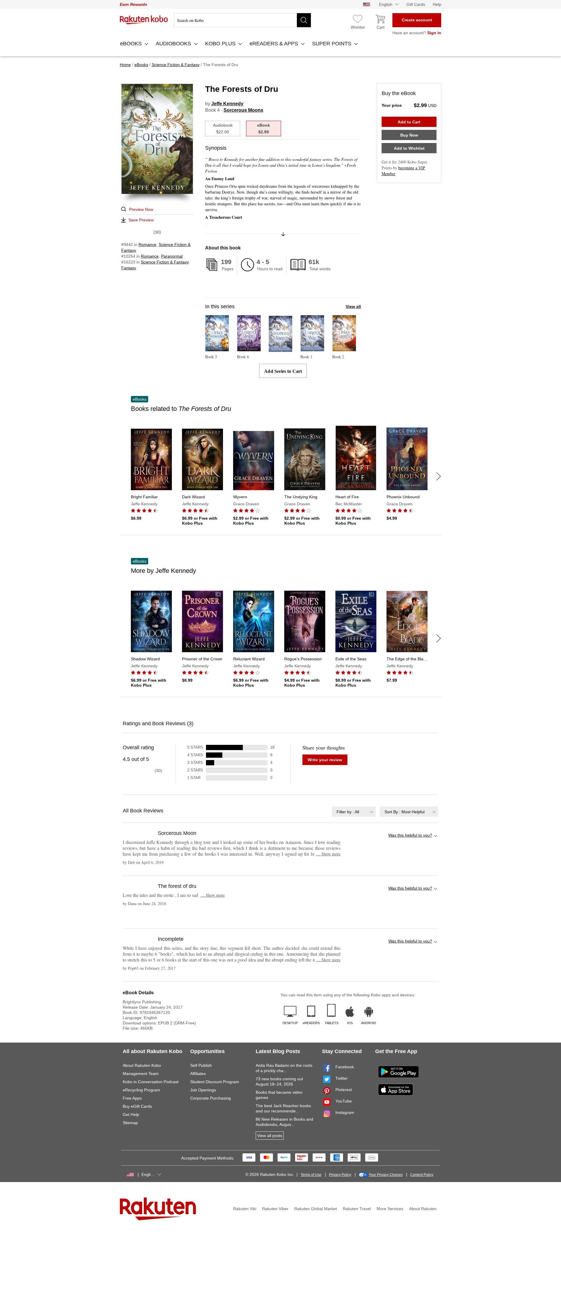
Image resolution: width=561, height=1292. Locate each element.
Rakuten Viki (244, 1208)
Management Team (141, 1073)
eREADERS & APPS (274, 43)
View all (353, 306)
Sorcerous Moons (243, 110)
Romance (147, 244)
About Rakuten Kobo (142, 1065)
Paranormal (172, 256)
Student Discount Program (214, 1081)
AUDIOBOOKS (174, 43)
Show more (328, 854)
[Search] (304, 20)
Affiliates (198, 1073)
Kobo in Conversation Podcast (151, 1081)
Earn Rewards (133, 4)
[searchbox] (242, 20)
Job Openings (203, 1090)
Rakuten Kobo (144, 19)
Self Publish (201, 1065)
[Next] (438, 476)
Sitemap (130, 1122)
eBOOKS (131, 43)
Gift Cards (415, 4)
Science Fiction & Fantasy (164, 262)
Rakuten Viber (275, 1208)
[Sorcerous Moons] (280, 349)
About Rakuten (423, 1208)
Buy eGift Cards (137, 1106)
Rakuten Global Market (315, 1208)
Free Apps (132, 1098)
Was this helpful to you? (410, 835)
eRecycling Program (141, 1090)
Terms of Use (311, 1175)
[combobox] (354, 812)
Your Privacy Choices (386, 1175)
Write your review (325, 759)
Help (437, 4)
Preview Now (141, 209)
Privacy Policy (340, 1175)
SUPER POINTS (332, 43)
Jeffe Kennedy (227, 103)
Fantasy (128, 268)
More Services (390, 1208)
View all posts (269, 1135)
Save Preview (141, 220)
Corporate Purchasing (210, 1098)
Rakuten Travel (357, 1208)
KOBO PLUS (221, 43)
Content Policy (421, 1175)
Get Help (131, 1114)
